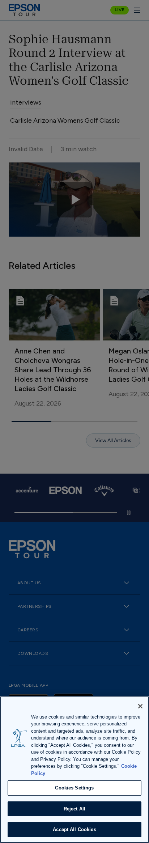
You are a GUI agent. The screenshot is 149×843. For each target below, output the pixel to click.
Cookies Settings (74, 788)
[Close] (140, 706)
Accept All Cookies (74, 829)
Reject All (74, 809)
